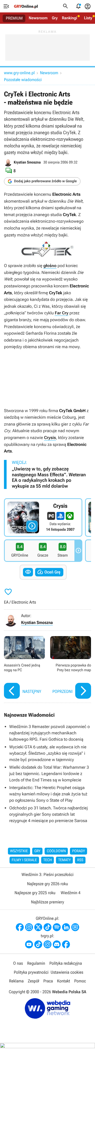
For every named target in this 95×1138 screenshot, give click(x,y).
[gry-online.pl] (26, 6)
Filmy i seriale (24, 860)
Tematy (64, 860)
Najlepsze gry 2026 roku (47, 883)
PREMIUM (14, 18)
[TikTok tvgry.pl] (38, 944)
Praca (48, 980)
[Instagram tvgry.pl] (47, 944)
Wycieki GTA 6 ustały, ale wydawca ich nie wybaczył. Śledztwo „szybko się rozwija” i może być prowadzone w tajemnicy (47, 753)
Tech (47, 860)
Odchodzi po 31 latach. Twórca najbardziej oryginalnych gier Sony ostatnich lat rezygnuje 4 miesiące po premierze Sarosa (48, 814)
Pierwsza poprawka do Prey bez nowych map (70, 668)
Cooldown (56, 851)
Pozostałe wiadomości (23, 79)
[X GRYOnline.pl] (38, 927)
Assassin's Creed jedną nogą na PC (24, 668)
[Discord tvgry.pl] (57, 944)
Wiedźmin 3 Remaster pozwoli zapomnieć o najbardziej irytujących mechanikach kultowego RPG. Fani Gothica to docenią (49, 733)
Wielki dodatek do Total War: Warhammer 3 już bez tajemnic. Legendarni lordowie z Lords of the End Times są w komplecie (49, 773)
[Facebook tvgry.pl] (66, 944)
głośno (49, 265)
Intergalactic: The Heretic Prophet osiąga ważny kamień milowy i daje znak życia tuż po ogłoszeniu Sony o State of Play (48, 794)
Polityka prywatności (31, 972)
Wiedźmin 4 (70, 892)
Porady (78, 851)
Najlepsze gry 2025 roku (35, 892)
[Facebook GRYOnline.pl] (20, 927)
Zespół (33, 980)
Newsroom (38, 18)
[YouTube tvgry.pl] (29, 944)
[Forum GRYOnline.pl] (75, 927)
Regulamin (36, 963)
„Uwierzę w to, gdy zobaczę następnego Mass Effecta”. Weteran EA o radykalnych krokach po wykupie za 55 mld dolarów (49, 477)
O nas (18, 963)
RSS (80, 860)
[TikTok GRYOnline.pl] (47, 927)
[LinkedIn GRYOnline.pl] (66, 927)
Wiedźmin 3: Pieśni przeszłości (47, 874)
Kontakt (63, 980)
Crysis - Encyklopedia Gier (43, 517)
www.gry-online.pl (19, 72)
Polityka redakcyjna (65, 963)
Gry (55, 18)
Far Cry (61, 312)
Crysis (50, 437)
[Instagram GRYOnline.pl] (29, 927)
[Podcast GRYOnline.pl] (57, 927)
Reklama (16, 980)
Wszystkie (19, 851)
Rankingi (69, 18)
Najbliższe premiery (47, 901)
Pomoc (80, 980)
